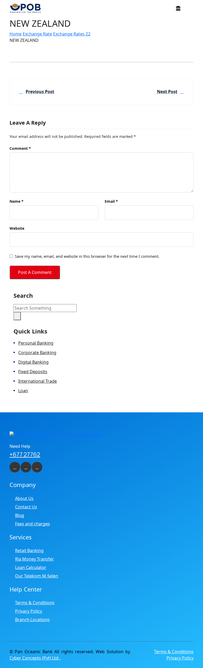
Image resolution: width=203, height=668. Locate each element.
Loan (23, 391)
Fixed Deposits (32, 371)
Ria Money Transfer (34, 559)
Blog (19, 515)
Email (111, 201)
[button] (189, 9)
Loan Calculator (30, 567)
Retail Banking (29, 550)
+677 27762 (25, 454)
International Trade (37, 381)
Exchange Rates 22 (71, 34)
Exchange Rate (37, 34)
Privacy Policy (28, 611)
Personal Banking (35, 343)
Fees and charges (32, 524)
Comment (20, 148)
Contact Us (26, 507)
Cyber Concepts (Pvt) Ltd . (35, 658)
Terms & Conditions (34, 603)
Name (17, 201)
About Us (24, 498)
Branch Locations (32, 619)
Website (17, 228)
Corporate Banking (37, 352)
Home (16, 34)
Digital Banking (33, 362)
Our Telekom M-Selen (36, 576)
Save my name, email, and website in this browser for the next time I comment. (87, 256)
